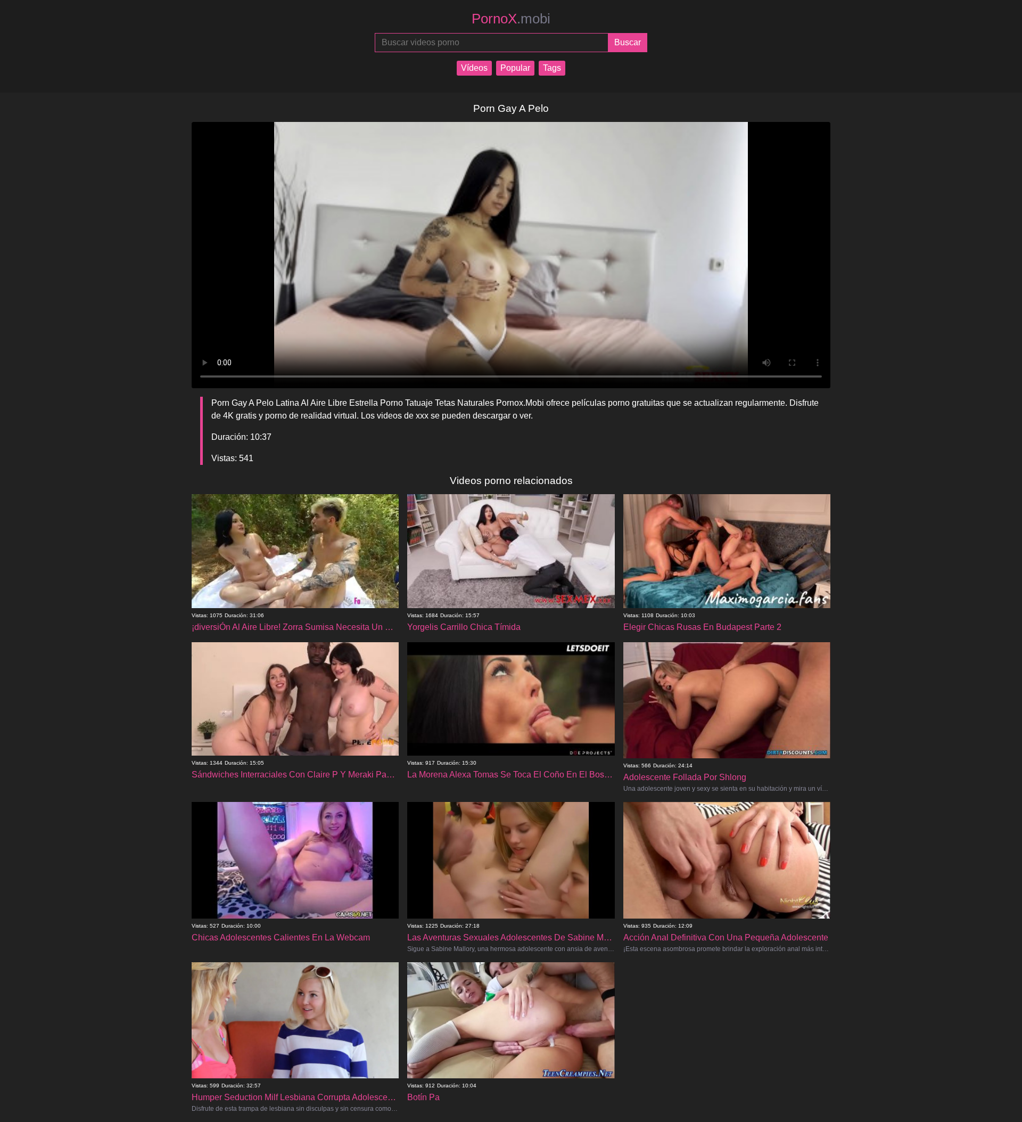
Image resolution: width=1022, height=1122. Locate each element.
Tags (552, 67)
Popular (515, 67)
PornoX (511, 18)
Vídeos (474, 67)
